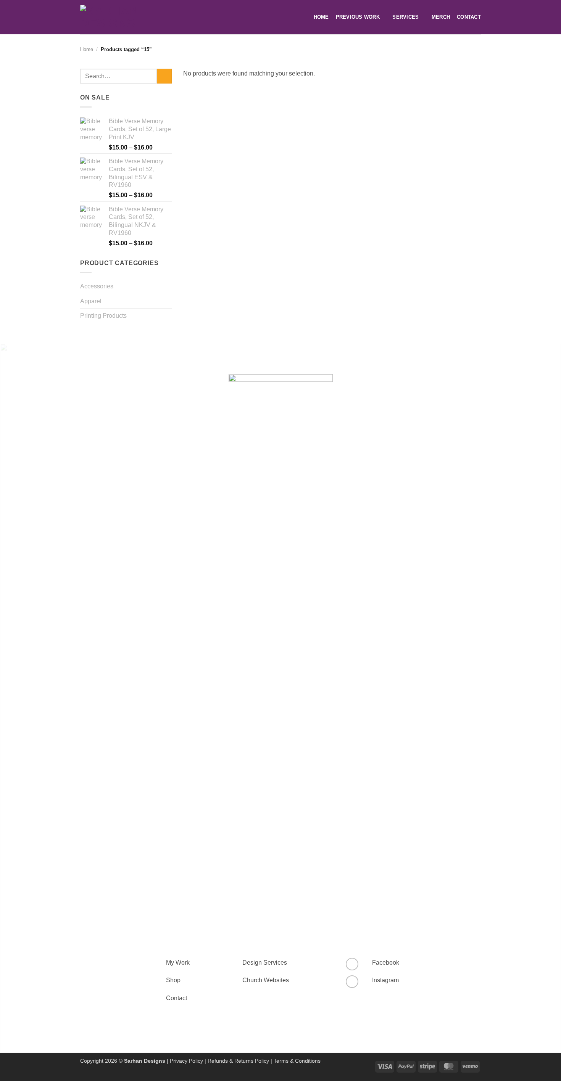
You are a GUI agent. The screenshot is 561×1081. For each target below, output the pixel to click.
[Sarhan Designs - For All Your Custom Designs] (120, 17)
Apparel (91, 301)
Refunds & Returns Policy (238, 1061)
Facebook (385, 962)
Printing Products (103, 315)
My (170, 962)
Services (405, 17)
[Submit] (164, 76)
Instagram (385, 980)
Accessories (96, 286)
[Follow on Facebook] (352, 964)
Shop (173, 980)
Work (182, 962)
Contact (469, 17)
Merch (441, 17)
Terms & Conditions (297, 1061)
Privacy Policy (186, 1061)
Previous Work (358, 17)
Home (321, 17)
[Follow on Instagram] (352, 981)
